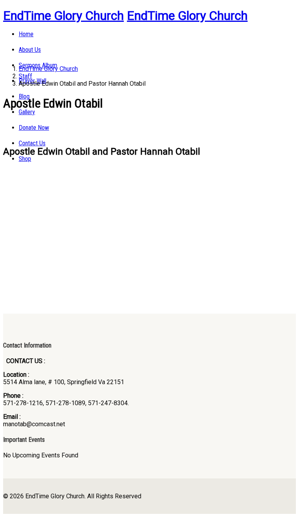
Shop (25, 158)
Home (26, 34)
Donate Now (34, 127)
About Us (30, 49)
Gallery (27, 112)
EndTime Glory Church (63, 15)
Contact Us (32, 143)
